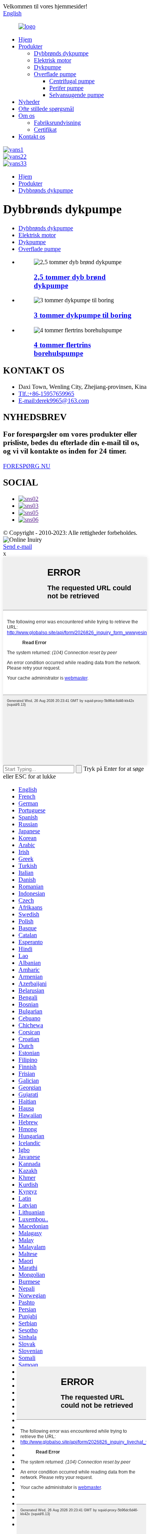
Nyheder (29, 102)
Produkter (30, 46)
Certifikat (45, 129)
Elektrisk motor (52, 60)
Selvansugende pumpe (76, 95)
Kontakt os (31, 136)
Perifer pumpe (66, 88)
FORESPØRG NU (26, 466)
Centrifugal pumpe (72, 81)
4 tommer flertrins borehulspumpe (62, 349)
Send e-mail (17, 546)
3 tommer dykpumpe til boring (83, 315)
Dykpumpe (47, 67)
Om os (26, 115)
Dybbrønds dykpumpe (61, 53)
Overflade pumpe (55, 74)
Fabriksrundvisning (57, 122)
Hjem (25, 39)
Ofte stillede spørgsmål (46, 109)
